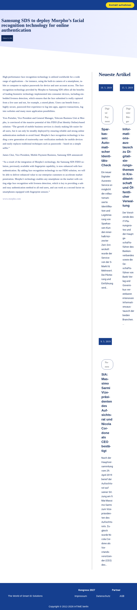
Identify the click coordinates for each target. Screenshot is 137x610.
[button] (66, 5)
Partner (116, 590)
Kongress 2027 (86, 590)
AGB (122, 596)
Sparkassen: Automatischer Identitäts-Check (106, 147)
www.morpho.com (12, 198)
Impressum (81, 596)
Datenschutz (103, 596)
